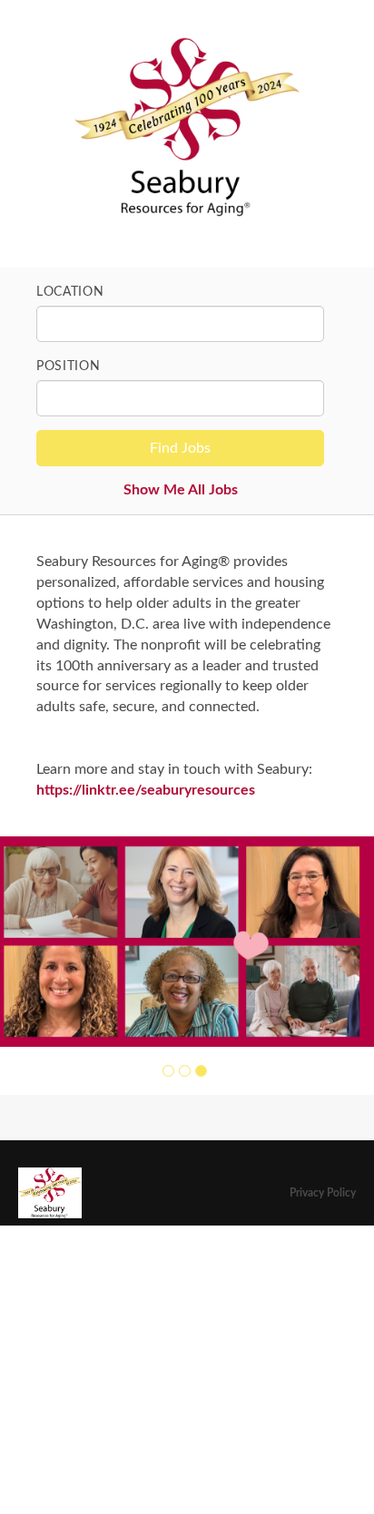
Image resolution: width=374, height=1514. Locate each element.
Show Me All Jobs (180, 490)
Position (68, 366)
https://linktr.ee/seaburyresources (145, 790)
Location (70, 292)
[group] (187, 941)
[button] (168, 1071)
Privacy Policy (323, 1192)
